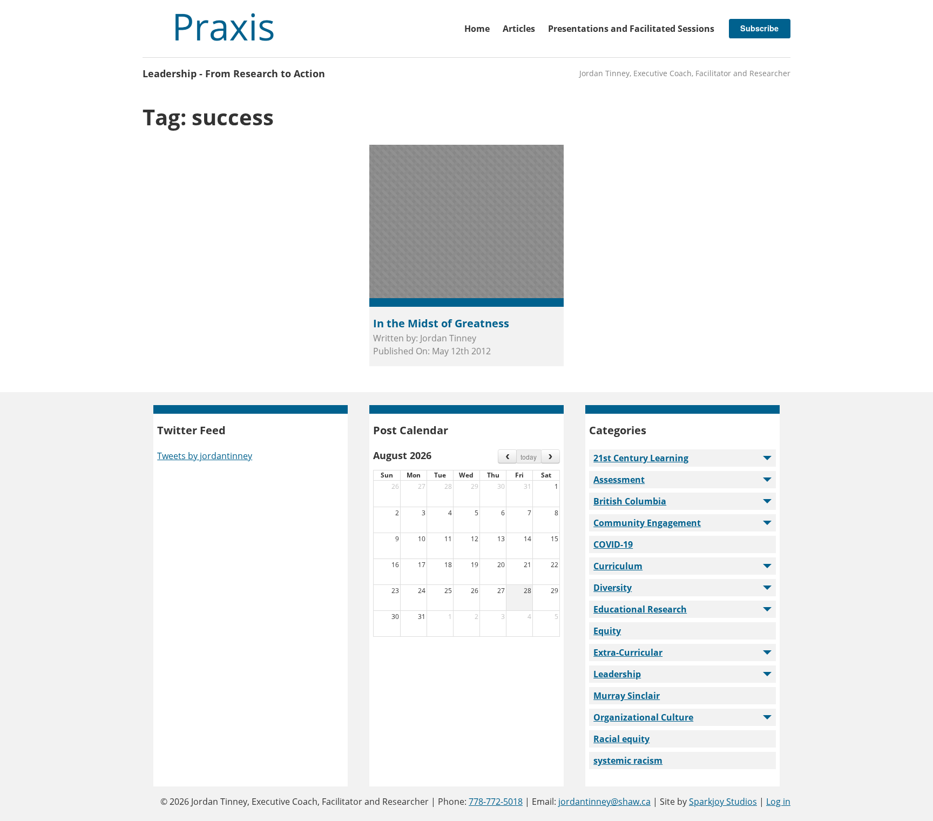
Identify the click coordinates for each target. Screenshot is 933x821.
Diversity (612, 588)
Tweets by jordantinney (204, 456)
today (528, 456)
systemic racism (627, 760)
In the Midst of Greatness (441, 323)
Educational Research (640, 609)
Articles (519, 29)
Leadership (617, 674)
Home (477, 29)
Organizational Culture (643, 717)
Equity (607, 631)
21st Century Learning (640, 458)
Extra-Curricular (627, 652)
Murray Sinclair (626, 696)
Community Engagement (647, 523)
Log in (778, 801)
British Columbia (629, 501)
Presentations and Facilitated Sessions (631, 29)
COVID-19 (613, 544)
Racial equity (621, 739)
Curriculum (618, 566)
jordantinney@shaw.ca (604, 801)
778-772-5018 (496, 801)
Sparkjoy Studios (723, 801)
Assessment (619, 480)
